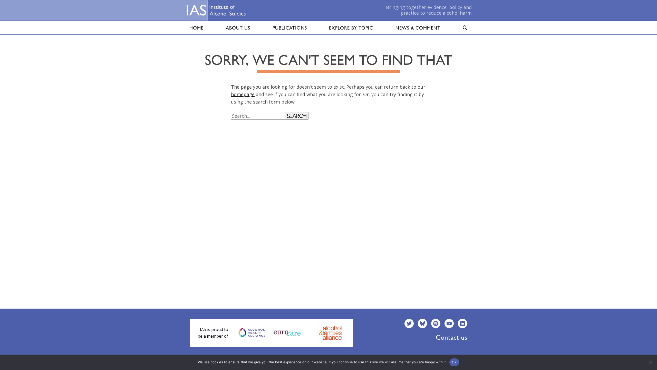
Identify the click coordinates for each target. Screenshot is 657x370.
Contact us (451, 337)
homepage (243, 94)
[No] (650, 362)
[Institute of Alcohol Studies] (216, 10)
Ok (454, 362)
